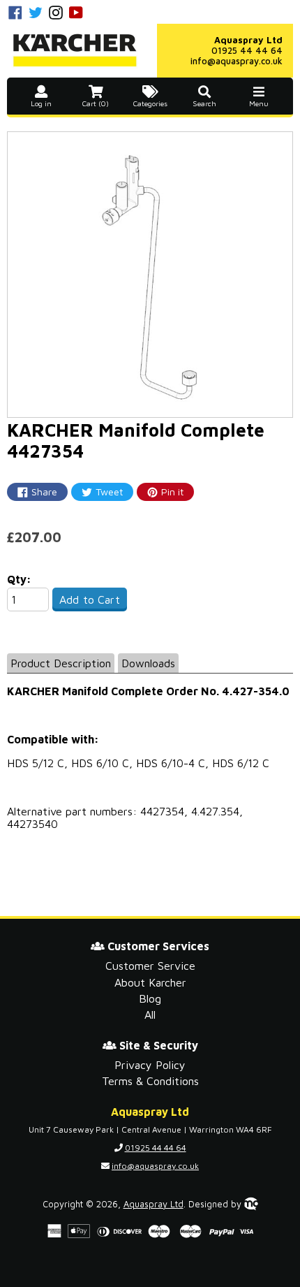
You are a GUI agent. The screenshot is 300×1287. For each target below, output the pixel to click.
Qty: (19, 579)
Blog (150, 998)
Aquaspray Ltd (153, 1204)
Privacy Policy (150, 1065)
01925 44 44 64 (247, 50)
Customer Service (150, 965)
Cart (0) (95, 103)
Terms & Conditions (150, 1081)
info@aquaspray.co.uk (236, 60)
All (150, 1014)
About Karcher (150, 982)
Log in (41, 103)
